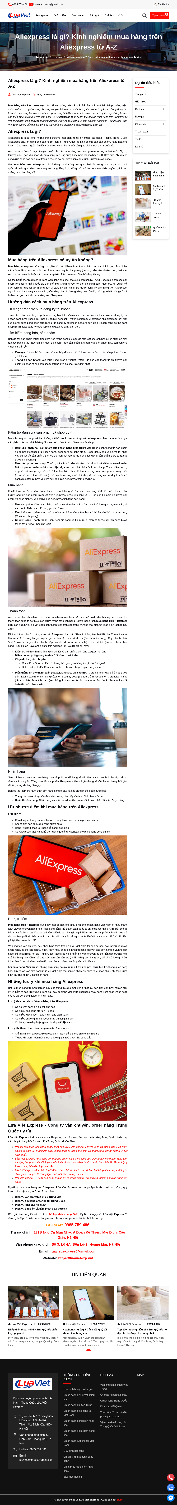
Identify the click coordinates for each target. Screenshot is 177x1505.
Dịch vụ (77, 15)
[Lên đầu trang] (171, 1464)
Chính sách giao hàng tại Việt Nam (77, 1412)
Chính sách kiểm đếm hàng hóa (79, 1432)
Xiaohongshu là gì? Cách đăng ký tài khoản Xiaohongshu (159, 188)
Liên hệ (139, 146)
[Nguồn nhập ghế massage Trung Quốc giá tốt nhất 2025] (143, 230)
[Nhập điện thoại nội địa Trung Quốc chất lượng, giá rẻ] (143, 175)
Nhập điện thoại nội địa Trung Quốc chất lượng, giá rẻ (159, 174)
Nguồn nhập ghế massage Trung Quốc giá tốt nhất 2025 (159, 229)
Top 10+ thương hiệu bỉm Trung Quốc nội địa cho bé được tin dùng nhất (159, 201)
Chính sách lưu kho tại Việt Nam (78, 1442)
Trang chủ (42, 15)
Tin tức (139, 139)
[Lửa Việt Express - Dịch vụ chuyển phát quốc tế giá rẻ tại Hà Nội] (143, 217)
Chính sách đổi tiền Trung (77, 1404)
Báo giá (94, 15)
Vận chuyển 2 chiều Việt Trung (114, 1386)
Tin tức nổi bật (147, 163)
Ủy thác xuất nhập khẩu (113, 1394)
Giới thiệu (60, 15)
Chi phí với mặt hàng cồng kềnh (78, 1458)
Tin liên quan (88, 1274)
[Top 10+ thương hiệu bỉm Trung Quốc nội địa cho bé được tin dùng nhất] (143, 203)
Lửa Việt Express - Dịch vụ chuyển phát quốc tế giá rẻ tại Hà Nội (159, 215)
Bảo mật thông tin (73, 1476)
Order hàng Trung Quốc (113, 1400)
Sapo (120, 1499)
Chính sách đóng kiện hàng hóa (78, 1422)
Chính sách (112, 15)
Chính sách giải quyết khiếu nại (79, 1396)
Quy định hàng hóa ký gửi (77, 1389)
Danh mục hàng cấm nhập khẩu (78, 1468)
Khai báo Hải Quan (111, 1406)
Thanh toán (141, 131)
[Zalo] (171, 1488)
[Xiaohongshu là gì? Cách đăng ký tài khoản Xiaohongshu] (143, 189)
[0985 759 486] (171, 1478)
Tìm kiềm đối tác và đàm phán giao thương (114, 1414)
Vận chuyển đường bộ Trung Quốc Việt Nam (112, 1424)
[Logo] (19, 15)
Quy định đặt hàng (73, 1450)
